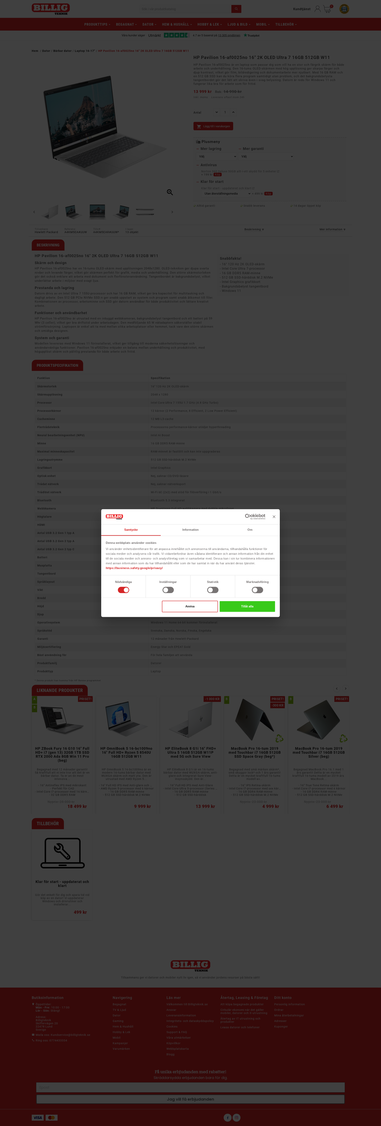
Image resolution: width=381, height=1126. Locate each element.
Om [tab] (249, 530)
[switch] (168, 590)
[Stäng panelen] (274, 516)
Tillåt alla (247, 606)
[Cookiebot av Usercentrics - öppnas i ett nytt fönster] (248, 517)
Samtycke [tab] (131, 530)
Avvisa (189, 606)
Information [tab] (190, 530)
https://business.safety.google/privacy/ (134, 568)
